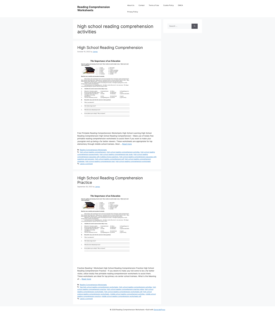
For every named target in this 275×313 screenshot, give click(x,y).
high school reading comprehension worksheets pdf (123, 292)
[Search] (195, 26)
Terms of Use (154, 5)
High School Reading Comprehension (110, 47)
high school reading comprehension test (100, 161)
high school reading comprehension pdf (109, 159)
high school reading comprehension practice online (125, 289)
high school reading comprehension (93, 152)
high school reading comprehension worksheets (133, 161)
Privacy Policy (132, 12)
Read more (127, 144)
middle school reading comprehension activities (127, 294)
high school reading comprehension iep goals (116, 154)
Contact (141, 5)
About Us (130, 5)
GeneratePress (159, 310)
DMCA (180, 5)
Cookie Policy (168, 5)
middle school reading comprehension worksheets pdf (121, 296)
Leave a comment (86, 164)
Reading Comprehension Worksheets (93, 150)
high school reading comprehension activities (123, 152)
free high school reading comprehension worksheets (99, 287)
